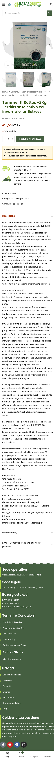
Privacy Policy (9, 634)
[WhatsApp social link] (18, 204)
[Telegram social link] (22, 204)
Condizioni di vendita (12, 622)
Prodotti (7, 686)
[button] (5, 45)
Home (5, 92)
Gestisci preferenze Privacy (15, 645)
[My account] (51, 5)
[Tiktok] (3, 745)
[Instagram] (24, 745)
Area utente (8, 697)
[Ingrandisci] (8, 64)
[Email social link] (14, 204)
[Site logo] (27, 4)
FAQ (5, 709)
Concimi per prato (40, 95)
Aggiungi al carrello (30, 139)
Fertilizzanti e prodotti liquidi (15, 95)
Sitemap (6, 692)
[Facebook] (17, 745)
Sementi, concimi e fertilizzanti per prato (29, 92)
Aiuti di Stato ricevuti (12, 659)
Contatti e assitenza (12, 675)
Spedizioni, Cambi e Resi (13, 628)
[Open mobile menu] (4, 5)
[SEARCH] (49, 13)
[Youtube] (10, 745)
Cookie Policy (9, 639)
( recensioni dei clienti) (13, 118)
